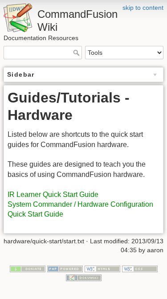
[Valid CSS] (140, 268)
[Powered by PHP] (65, 268)
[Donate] (27, 268)
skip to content (142, 7)
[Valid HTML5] (102, 268)
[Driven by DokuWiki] (84, 277)
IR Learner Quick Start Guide (53, 194)
